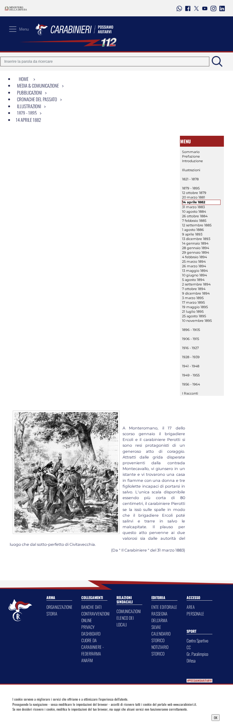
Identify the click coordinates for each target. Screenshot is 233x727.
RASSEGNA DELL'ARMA (159, 616)
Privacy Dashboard (37, 717)
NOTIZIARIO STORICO (159, 650)
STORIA (51, 613)
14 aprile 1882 (28, 119)
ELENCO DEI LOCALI (125, 621)
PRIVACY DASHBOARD (90, 630)
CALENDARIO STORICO (161, 636)
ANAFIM (87, 660)
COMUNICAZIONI (128, 611)
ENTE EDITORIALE (164, 607)
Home (24, 78)
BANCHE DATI (91, 607)
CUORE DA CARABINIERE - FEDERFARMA (92, 647)
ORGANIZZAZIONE (59, 607)
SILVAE (156, 627)
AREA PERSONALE (195, 610)
